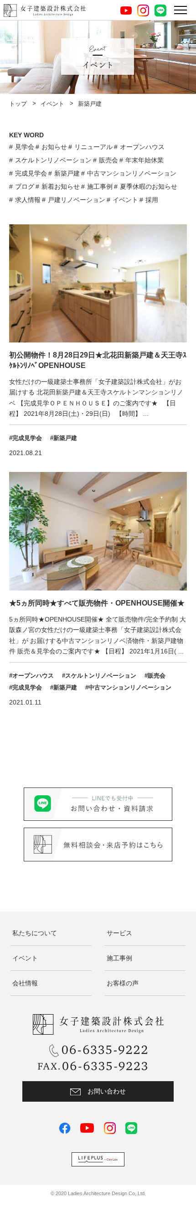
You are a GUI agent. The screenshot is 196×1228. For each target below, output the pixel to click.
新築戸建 (67, 173)
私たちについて (34, 933)
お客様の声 (123, 983)
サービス (119, 933)
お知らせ (54, 146)
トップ (18, 103)
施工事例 (100, 186)
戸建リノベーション (76, 199)
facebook (65, 1128)
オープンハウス (142, 146)
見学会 (24, 146)
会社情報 (25, 983)
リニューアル (93, 146)
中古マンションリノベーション (131, 173)
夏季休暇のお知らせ (148, 186)
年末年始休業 (144, 160)
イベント (52, 103)
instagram (143, 10)
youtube (126, 10)
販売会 (108, 160)
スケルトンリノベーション (53, 160)
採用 (151, 199)
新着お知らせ (60, 186)
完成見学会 (31, 173)
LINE (160, 10)
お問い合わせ (107, 1091)
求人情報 (28, 199)
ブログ (24, 186)
